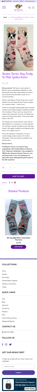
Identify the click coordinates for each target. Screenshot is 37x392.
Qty (3, 167)
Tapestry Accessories (9, 284)
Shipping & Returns (8, 321)
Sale (3, 299)
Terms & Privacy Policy (9, 318)
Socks (4, 271)
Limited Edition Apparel (9, 281)
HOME (5, 17)
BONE (21, 1)
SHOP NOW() (30, 389)
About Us (5, 305)
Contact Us (5, 308)
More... (20, 389)
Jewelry (4, 274)
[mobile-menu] (4, 7)
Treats (4, 287)
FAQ (3, 315)
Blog (3, 302)
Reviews (5, 312)
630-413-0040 (9, 332)
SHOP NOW (18, 247)
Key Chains (5, 277)
